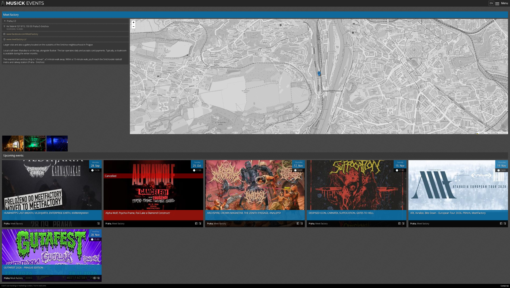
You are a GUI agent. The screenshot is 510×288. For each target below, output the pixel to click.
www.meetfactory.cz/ (16, 39)
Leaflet (481, 133)
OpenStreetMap (492, 133)
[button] (319, 74)
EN (491, 3)
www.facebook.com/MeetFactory (22, 34)
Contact (505, 286)
